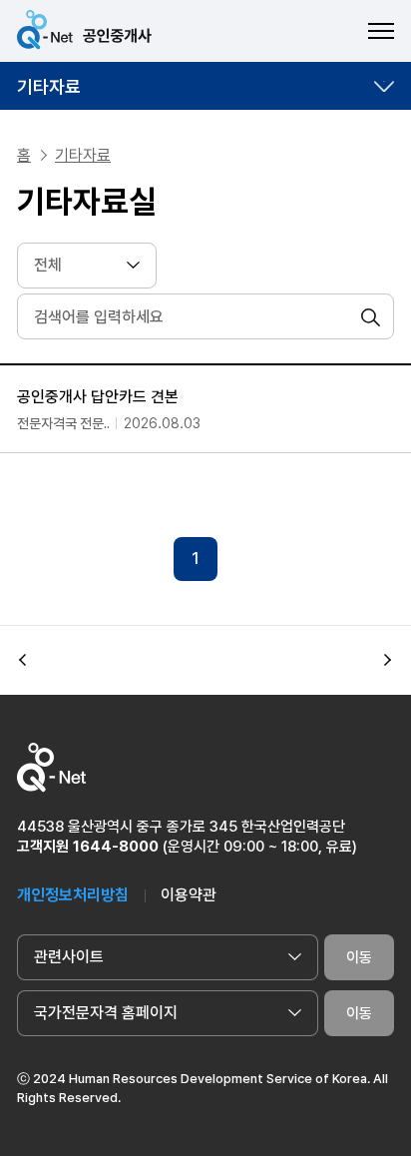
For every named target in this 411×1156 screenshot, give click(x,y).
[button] (23, 660)
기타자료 (49, 86)
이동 (359, 957)
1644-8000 (116, 847)
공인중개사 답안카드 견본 (98, 396)
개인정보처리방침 (73, 894)
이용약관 (188, 894)
